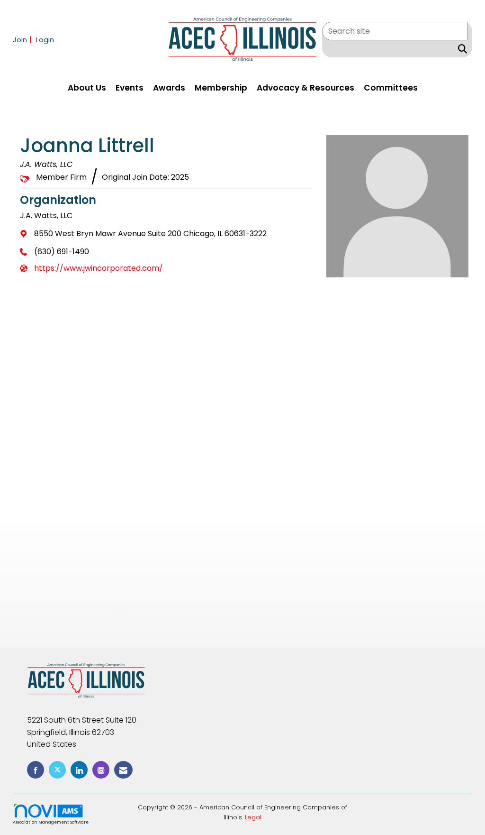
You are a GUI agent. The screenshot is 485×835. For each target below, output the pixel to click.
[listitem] (23, 39)
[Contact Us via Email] (123, 770)
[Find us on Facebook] (35, 770)
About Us (87, 87)
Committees (391, 87)
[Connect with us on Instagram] (100, 770)
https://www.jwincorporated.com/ (98, 268)
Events (130, 87)
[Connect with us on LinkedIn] (79, 770)
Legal (253, 817)
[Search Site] (460, 48)
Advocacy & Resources (305, 87)
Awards (169, 87)
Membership (221, 87)
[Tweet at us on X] (57, 770)
